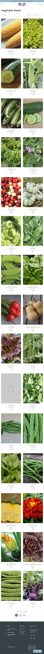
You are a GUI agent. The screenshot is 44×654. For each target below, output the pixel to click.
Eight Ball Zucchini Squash (11, 564)
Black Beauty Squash (11, 130)
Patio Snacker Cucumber (11, 91)
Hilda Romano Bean (33, 445)
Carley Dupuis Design (32, 646)
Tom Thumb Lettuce (11, 248)
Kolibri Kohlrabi (33, 603)
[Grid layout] (28, 15)
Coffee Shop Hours (22, 631)
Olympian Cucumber (33, 130)
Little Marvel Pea (11, 405)
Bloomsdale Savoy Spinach (33, 287)
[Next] (28, 615)
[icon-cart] (41, 4)
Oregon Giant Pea (33, 91)
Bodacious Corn (11, 51)
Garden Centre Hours (22, 629)
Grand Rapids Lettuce (11, 169)
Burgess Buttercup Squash (11, 525)
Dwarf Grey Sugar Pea (33, 169)
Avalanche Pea (33, 366)
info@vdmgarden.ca (12, 635)
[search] (39, 4)
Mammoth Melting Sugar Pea (11, 287)
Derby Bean (11, 445)
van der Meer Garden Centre (11, 647)
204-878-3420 (11, 632)
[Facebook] (31, 635)
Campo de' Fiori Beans (11, 603)
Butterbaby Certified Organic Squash (33, 327)
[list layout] (27, 15)
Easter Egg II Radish (11, 209)
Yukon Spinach (33, 405)
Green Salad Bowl (33, 51)
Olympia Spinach (11, 485)
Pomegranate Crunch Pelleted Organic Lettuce (33, 564)
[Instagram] (34, 635)
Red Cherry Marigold (33, 525)
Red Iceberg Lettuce (11, 366)
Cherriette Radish (11, 327)
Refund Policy (21, 632)
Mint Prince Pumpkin (33, 209)
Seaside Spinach (33, 248)
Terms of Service (22, 634)
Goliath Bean (32, 485)
